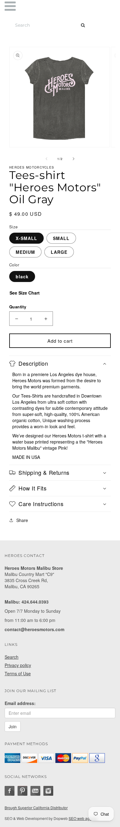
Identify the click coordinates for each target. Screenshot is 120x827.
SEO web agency (83, 818)
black (22, 276)
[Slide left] (46, 159)
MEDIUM (25, 252)
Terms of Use (18, 673)
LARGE (59, 252)
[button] (60, 363)
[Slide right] (73, 159)
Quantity (17, 307)
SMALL (61, 238)
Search (11, 657)
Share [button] (22, 520)
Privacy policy (18, 665)
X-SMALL (26, 238)
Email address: (20, 703)
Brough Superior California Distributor (36, 807)
